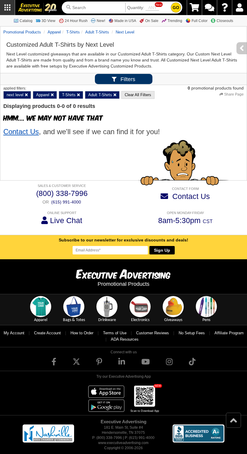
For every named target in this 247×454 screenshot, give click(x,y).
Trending (174, 21)
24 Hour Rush (76, 21)
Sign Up (162, 250)
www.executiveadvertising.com (123, 443)
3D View (48, 21)
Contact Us (21, 132)
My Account (14, 333)
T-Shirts (73, 32)
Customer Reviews (152, 333)
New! (101, 21)
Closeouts (225, 21)
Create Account (47, 333)
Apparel (54, 32)
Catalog (26, 21)
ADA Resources (125, 339)
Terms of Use (115, 333)
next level (125, 32)
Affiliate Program (229, 333)
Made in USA (125, 21)
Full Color (200, 21)
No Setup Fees (192, 333)
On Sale (151, 21)
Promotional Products (22, 32)
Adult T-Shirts (97, 32)
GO (176, 7)
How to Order (81, 333)
